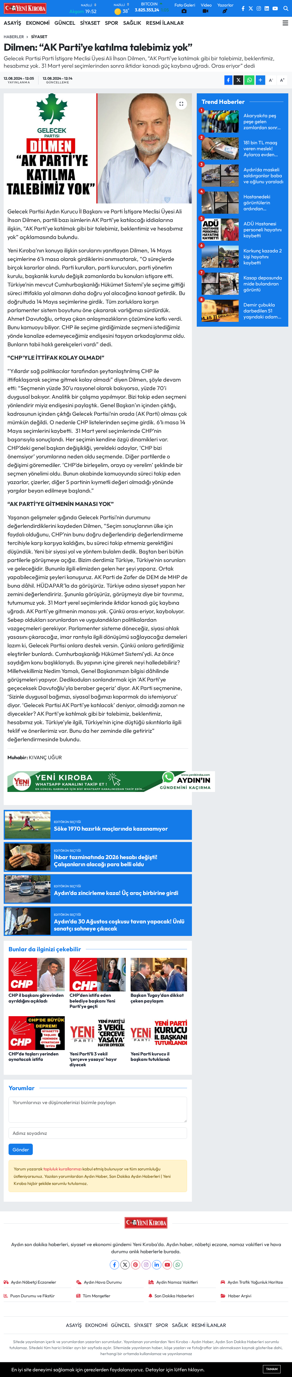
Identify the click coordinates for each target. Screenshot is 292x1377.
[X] (125, 1264)
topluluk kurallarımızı (62, 1169)
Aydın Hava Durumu (103, 1282)
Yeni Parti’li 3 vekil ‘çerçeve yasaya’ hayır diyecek (93, 1059)
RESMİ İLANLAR (165, 23)
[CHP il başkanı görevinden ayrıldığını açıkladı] (37, 974)
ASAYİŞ (12, 23)
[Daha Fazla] (260, 80)
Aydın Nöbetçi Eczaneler (33, 1282)
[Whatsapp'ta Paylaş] (249, 80)
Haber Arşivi (239, 1295)
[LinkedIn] (156, 1264)
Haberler (14, 36)
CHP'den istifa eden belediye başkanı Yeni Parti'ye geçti (92, 1000)
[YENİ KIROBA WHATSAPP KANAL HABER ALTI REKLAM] (111, 780)
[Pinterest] (135, 1264)
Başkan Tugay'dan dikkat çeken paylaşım (157, 997)
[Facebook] (114, 1264)
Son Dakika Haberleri (174, 1295)
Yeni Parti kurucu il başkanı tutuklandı (150, 1056)
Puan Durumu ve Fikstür (32, 1295)
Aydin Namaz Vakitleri (177, 1282)
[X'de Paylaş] (238, 80)
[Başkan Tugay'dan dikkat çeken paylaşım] (159, 974)
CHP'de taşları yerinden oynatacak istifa (33, 1056)
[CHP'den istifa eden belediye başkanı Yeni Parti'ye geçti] (98, 974)
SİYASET (90, 23)
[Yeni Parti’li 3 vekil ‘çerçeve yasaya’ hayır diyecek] (98, 1033)
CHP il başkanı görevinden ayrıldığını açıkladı (36, 997)
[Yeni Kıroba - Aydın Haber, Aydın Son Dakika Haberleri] (25, 8)
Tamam (271, 1369)
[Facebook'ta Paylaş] (228, 80)
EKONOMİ (38, 23)
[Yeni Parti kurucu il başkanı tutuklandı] (159, 1033)
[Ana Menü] (285, 23)
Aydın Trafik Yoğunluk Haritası (255, 1282)
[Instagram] (146, 1264)
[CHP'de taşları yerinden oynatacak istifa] (37, 1033)
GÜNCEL (64, 23)
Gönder (21, 1149)
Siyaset (39, 36)
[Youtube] (167, 1264)
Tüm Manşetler (96, 1295)
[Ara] (285, 8)
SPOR (111, 23)
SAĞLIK (132, 23)
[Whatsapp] (177, 1264)
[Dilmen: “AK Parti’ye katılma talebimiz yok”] (98, 148)
